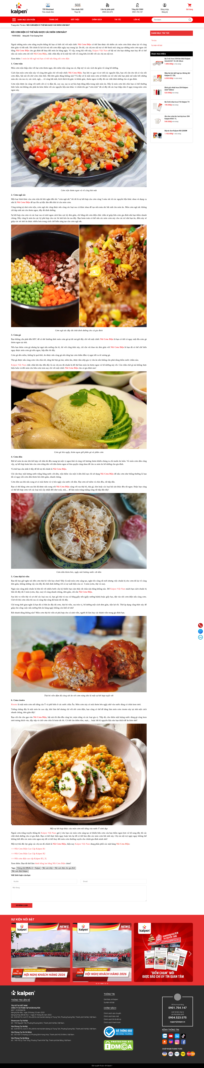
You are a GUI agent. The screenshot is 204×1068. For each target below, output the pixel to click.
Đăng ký (165, 12)
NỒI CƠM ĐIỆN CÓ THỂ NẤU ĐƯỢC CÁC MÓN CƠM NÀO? (39, 32)
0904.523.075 (107, 10)
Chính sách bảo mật (111, 1016)
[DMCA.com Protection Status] (125, 1045)
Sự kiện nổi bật (156, 45)
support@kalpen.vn (177, 1022)
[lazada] (170, 1042)
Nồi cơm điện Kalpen (20, 871)
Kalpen (37, 868)
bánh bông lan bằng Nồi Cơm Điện (50, 863)
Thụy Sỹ (77, 10)
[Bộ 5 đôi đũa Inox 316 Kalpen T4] (157, 107)
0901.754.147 (137, 10)
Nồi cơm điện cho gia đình (65, 868)
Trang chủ (53, 19)
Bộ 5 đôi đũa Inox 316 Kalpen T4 (177, 102)
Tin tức (117, 19)
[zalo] (164, 1036)
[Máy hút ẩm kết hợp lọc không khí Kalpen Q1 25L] (157, 78)
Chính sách (97, 19)
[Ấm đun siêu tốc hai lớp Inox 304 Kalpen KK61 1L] (157, 121)
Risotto (14, 704)
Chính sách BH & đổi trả (112, 1019)
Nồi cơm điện (48, 868)
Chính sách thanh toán (112, 1022)
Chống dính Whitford (25, 868)
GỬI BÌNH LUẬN (22, 905)
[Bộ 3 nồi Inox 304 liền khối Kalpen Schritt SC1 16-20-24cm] (157, 63)
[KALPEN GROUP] (19, 8)
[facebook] (183, 1042)
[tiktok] (183, 1036)
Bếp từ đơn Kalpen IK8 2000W (176, 131)
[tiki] (177, 1036)
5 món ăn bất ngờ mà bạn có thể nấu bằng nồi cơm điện (45, 58)
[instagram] (177, 1042)
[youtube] (170, 1036)
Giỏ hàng (189, 9)
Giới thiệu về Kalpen (111, 999)
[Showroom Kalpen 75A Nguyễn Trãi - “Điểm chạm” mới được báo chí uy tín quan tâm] (40, 952)
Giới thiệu (75, 19)
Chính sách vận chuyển (112, 1013)
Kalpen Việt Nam (100, 50)
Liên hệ (137, 19)
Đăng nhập (165, 9)
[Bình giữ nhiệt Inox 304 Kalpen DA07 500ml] (157, 92)
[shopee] (164, 1042)
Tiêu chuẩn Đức (48, 10)
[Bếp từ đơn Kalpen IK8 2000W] (157, 135)
